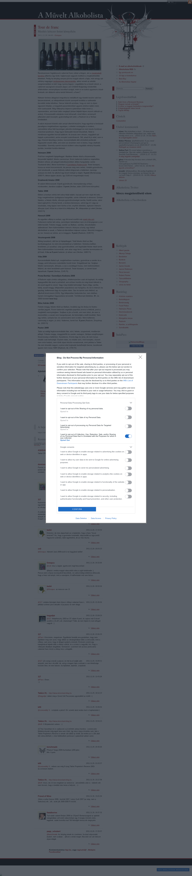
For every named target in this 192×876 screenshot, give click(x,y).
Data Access (96, 518)
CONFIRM (77, 509)
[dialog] (96, 438)
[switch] (128, 408)
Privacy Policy (111, 518)
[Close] (141, 358)
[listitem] (96, 402)
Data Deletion (81, 518)
